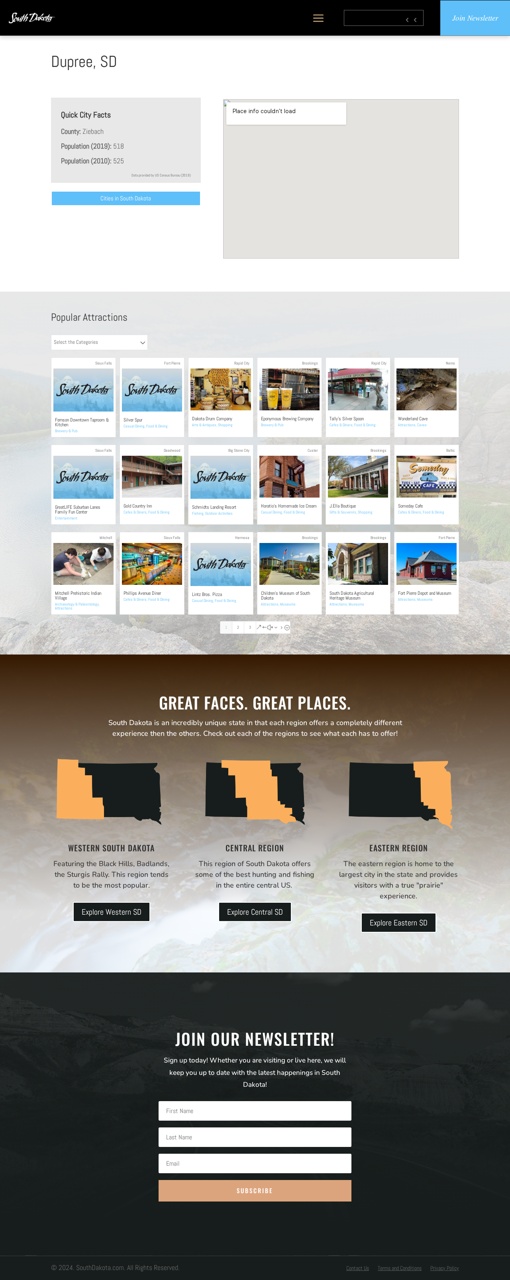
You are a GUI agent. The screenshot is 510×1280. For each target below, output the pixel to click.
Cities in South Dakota (125, 198)
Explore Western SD (111, 912)
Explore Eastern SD (399, 922)
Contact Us (357, 1268)
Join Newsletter (475, 18)
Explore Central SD (255, 912)
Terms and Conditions (400, 1268)
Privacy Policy (444, 1268)
